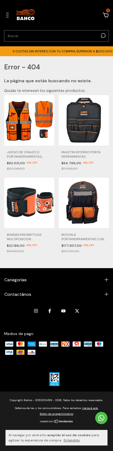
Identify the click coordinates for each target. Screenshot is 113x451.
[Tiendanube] (56, 421)
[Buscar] (103, 35)
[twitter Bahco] (77, 311)
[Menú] (8, 16)
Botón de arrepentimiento (56, 414)
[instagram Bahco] (36, 311)
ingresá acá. (90, 408)
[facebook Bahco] (49, 311)
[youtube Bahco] (63, 311)
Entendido (72, 440)
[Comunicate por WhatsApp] (101, 418)
